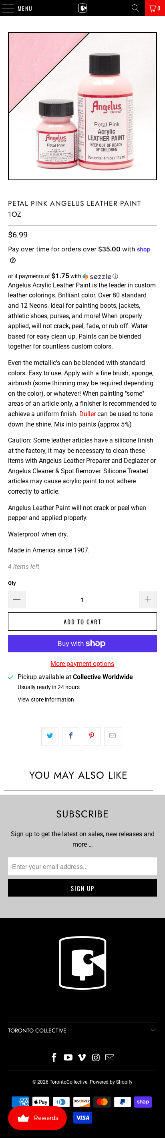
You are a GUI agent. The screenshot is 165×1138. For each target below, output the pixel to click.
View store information (46, 699)
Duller (87, 414)
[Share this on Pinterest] (91, 736)
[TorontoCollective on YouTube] (68, 1058)
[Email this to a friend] (112, 736)
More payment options (82, 664)
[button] (82, 276)
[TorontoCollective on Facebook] (54, 1058)
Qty (12, 583)
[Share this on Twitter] (49, 736)
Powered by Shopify (111, 1082)
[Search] (135, 8)
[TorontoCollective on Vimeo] (82, 1058)
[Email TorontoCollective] (110, 1058)
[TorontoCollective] (82, 8)
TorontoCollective (68, 1082)
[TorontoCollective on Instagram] (96, 1058)
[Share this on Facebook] (70, 736)
